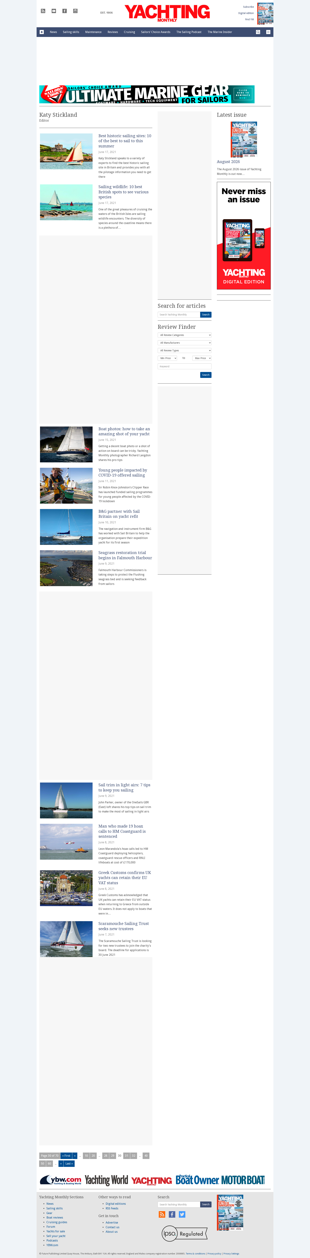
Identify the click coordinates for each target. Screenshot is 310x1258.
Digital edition (246, 13)
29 (112, 1155)
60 (49, 1163)
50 (42, 1163)
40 (146, 1155)
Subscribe (248, 6)
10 (86, 1155)
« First (66, 1155)
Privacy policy (214, 1253)
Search (206, 314)
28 (105, 1155)
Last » (69, 1163)
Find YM (249, 19)
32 (133, 1155)
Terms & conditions (195, 1253)
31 (126, 1155)
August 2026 (228, 161)
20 (93, 1155)
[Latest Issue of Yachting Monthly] (265, 14)
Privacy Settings (231, 1253)
